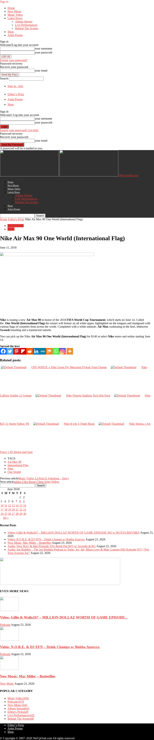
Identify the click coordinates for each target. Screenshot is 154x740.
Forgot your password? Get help (19, 130)
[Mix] (49, 351)
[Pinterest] (16, 351)
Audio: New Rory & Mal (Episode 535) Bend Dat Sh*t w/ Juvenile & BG (52, 546)
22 (20, 509)
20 (13, 509)
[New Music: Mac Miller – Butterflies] (9, 669)
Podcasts (5, 624)
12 (9, 505)
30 (24, 513)
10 (2, 505)
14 (17, 505)
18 (5, 509)
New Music (14, 11)
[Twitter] (10, 351)
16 (24, 505)
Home (11, 8)
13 (13, 505)
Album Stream (23, 21)
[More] (70, 351)
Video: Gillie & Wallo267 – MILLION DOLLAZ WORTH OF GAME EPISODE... (64, 617)
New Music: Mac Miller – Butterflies (29, 542)
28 (17, 513)
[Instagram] (62, 351)
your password (43, 52)
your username (43, 48)
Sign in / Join (15, 86)
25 (5, 513)
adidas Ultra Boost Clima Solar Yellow (37, 481)
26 (9, 513)
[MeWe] (42, 351)
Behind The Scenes (26, 28)
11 (5, 505)
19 (9, 509)
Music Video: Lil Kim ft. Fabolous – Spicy (43, 478)
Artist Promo (15, 35)
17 (2, 509)
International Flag (18, 465)
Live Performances (26, 25)
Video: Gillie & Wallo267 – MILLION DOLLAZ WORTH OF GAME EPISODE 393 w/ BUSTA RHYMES (74, 532)
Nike (10, 468)
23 (24, 509)
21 (17, 509)
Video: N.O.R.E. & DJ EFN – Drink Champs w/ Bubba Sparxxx (46, 539)
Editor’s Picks (16, 94)
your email (41, 70)
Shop (11, 31)
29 (20, 513)
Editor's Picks (16, 219)
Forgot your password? (13, 60)
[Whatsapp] (56, 351)
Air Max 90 (14, 461)
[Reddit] (29, 351)
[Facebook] (3, 351)
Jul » (6, 517)
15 (20, 505)
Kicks (11, 229)
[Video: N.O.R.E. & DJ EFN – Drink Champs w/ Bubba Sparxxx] (9, 639)
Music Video (15, 14)
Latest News (15, 18)
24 (2, 513)
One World (14, 472)
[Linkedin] (36, 351)
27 (13, 513)
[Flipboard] (23, 351)
